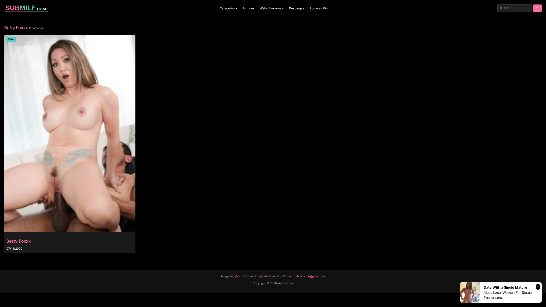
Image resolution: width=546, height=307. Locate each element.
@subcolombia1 (269, 276)
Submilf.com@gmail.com (309, 276)
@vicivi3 (239, 276)
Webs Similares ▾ (272, 8)
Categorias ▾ (228, 8)
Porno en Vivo (319, 8)
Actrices (248, 8)
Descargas (296, 8)
